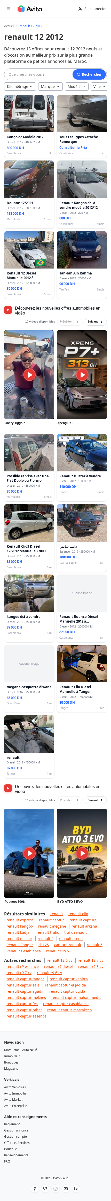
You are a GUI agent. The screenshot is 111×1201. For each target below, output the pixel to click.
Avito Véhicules (15, 1087)
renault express (20, 919)
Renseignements (16, 1155)
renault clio (78, 913)
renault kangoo (19, 926)
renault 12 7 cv (90, 960)
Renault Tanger (19, 944)
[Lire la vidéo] (29, 375)
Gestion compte (15, 1136)
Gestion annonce (16, 1130)
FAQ (7, 1161)
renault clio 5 (57, 950)
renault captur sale (22, 985)
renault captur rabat (24, 1009)
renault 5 (94, 944)
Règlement (12, 1124)
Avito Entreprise (15, 1106)
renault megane (52, 926)
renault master (19, 938)
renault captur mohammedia (76, 997)
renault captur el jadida (65, 985)
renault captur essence (26, 1016)
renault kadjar (18, 932)
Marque (48, 86)
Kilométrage (17, 86)
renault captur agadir (25, 991)
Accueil (9, 26)
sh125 (43, 944)
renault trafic (47, 932)
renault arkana (84, 926)
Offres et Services (17, 1143)
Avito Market (13, 1099)
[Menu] (8, 8)
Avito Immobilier (16, 1093)
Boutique (10, 1149)
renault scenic (71, 938)
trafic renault (75, 932)
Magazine (11, 1068)
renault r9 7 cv (18, 972)
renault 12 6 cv (59, 960)
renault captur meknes (26, 997)
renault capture (83, 919)
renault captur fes (22, 1003)
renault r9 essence (22, 966)
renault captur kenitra (69, 978)
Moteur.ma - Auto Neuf (20, 1050)
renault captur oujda (67, 991)
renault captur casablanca (66, 1003)
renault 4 (45, 938)
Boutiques (11, 1062)
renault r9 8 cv (90, 966)
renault (56, 913)
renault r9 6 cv (49, 972)
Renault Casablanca (23, 950)
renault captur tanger (25, 978)
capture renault (67, 944)
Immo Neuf (12, 1056)
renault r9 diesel (58, 966)
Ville (97, 86)
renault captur (51, 919)
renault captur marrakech (69, 1009)
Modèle (74, 86)
